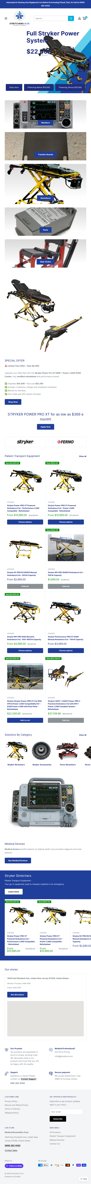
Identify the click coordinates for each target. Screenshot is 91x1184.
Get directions (17, 994)
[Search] (71, 18)
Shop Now (14, 87)
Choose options (25, 522)
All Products (55, 1132)
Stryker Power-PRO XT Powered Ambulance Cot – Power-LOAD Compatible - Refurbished (62, 508)
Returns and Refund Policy (16, 1105)
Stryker (10, 502)
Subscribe (58, 1119)
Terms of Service (12, 1109)
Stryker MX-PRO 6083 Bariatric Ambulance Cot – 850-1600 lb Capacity (24, 638)
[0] (84, 18)
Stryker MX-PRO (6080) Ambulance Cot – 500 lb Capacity (66, 573)
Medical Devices (57, 1140)
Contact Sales (11, 1150)
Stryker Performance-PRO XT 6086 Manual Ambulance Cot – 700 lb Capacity (65, 638)
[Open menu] (6, 18)
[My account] (79, 18)
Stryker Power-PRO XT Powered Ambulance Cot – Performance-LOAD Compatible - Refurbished (23, 508)
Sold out (25, 586)
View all (83, 456)
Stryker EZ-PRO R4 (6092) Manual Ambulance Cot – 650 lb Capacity (22, 573)
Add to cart (25, 720)
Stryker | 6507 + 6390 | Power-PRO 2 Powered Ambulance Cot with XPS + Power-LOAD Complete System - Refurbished (64, 705)
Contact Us (55, 1144)
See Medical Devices (17, 860)
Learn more (13, 891)
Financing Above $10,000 (70, 87)
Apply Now (46, 427)
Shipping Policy (12, 1113)
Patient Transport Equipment (62, 1136)
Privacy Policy (11, 1101)
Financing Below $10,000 (39, 87)
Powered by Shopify (12, 1177)
